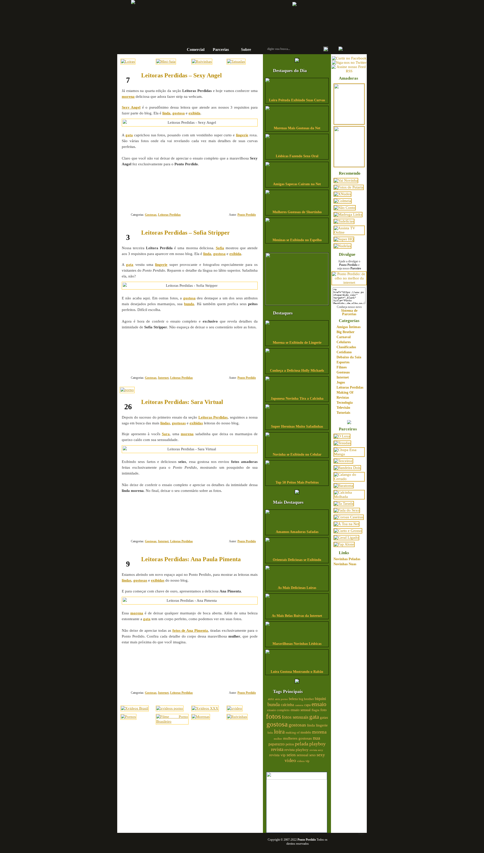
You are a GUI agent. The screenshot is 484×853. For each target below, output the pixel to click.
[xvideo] (235, 708)
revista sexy (316, 749)
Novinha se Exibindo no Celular (297, 454)
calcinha (287, 705)
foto (323, 710)
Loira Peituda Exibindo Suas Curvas (297, 100)
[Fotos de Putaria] (348, 187)
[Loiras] (127, 61)
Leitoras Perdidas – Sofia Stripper (185, 232)
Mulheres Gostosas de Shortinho (297, 212)
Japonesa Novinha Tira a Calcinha (297, 398)
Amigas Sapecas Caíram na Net (297, 184)
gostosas (297, 725)
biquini (320, 699)
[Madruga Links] (348, 214)
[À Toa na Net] (346, 524)
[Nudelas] (342, 246)
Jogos (341, 382)
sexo (312, 755)
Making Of (345, 392)
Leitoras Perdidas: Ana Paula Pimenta (191, 559)
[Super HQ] (343, 239)
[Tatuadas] (236, 61)
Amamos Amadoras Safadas (297, 532)
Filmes (342, 367)
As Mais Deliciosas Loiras (297, 588)
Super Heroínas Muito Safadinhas (297, 426)
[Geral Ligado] (346, 537)
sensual (302, 755)
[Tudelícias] (343, 221)
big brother (306, 699)
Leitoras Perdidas (169, 214)
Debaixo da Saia (349, 357)
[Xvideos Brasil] (134, 708)
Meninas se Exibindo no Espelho (297, 240)
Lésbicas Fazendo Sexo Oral (297, 156)
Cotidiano (344, 352)
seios (291, 754)
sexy (321, 754)
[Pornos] (128, 717)
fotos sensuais (295, 717)
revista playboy (296, 750)
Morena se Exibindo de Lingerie (297, 342)
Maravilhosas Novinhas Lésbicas (297, 644)
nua (316, 738)
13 (239, 359)
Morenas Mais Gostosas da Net (297, 128)
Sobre (246, 49)
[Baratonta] (343, 486)
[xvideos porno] (170, 708)
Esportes (343, 362)
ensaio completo (278, 710)
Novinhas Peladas (347, 559)
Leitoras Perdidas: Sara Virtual (182, 402)
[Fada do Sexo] (346, 510)
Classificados (346, 347)
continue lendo (158, 180)
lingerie (322, 725)
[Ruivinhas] (201, 61)
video (290, 760)
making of (292, 732)
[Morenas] (200, 717)
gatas (324, 717)
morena (319, 732)
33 (239, 674)
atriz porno (281, 699)
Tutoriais (343, 413)
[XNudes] (342, 194)
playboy (317, 743)
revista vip (277, 755)
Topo (361, 833)
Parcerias (221, 49)
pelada (301, 743)
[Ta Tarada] (343, 503)
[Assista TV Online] (349, 232)
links (270, 732)
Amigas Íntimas (348, 327)
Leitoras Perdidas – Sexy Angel (181, 75)
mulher (278, 738)
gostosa (277, 724)
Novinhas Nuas (345, 564)
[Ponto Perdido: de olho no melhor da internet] (349, 282)
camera (299, 705)
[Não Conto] (344, 208)
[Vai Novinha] (345, 180)
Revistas (343, 397)
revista (277, 749)
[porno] (127, 390)
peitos (290, 744)
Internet (163, 378)
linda (311, 725)
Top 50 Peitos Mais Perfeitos (297, 482)
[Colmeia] (342, 201)
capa (307, 705)
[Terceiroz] (343, 461)
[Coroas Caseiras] (348, 517)
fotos (273, 716)
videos (301, 761)
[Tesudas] (342, 443)
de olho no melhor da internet (225, 33)
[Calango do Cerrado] (349, 479)
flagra (315, 710)
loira (279, 731)
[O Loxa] (341, 436)
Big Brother (345, 332)
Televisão (343, 407)
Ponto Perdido (225, 17)
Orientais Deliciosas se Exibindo (297, 560)
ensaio (319, 704)
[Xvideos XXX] (205, 708)
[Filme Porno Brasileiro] (172, 721)
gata (314, 717)
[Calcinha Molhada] (349, 497)
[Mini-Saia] (166, 61)
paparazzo (276, 744)
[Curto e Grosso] (347, 531)
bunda (273, 704)
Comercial (195, 49)
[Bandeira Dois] (347, 468)
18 (239, 196)
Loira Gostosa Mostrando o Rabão (297, 672)
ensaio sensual (301, 710)
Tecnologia (345, 402)
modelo (305, 732)
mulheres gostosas (297, 738)
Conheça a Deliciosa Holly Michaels (297, 370)
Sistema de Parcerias (349, 312)
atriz (271, 699)
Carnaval (344, 337)
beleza (293, 699)
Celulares (344, 342)
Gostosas (151, 214)
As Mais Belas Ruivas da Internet (297, 616)
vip (307, 761)
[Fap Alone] (344, 544)
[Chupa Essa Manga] (349, 454)
